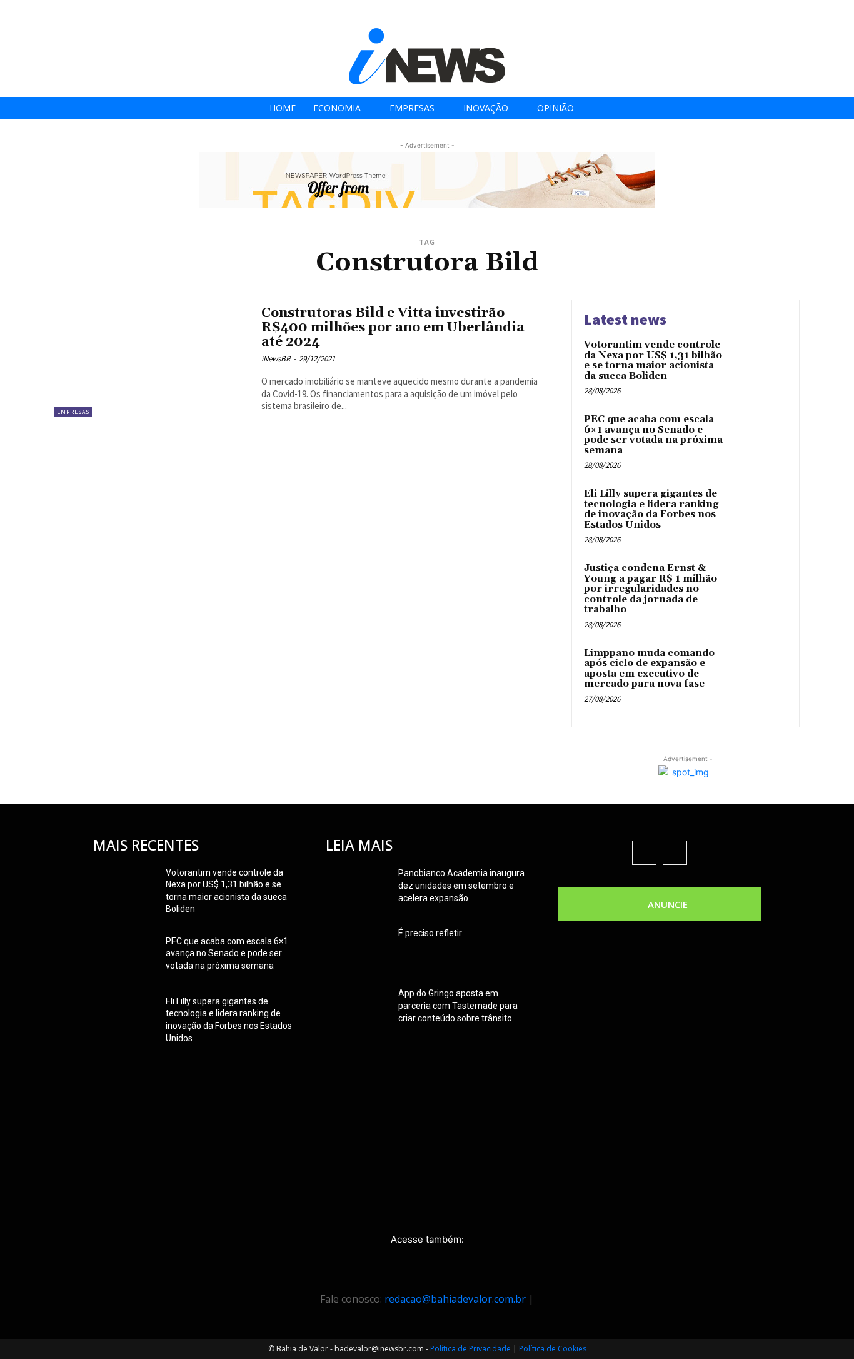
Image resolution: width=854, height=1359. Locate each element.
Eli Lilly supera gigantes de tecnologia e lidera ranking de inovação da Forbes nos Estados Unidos (651, 509)
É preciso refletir (430, 933)
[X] (804, 14)
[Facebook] (747, 14)
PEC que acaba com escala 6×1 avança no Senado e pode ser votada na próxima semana (653, 435)
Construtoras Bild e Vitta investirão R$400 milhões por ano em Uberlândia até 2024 (393, 327)
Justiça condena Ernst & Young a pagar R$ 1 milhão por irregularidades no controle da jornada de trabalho (650, 588)
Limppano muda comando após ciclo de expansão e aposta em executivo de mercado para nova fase (649, 668)
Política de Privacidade (470, 1348)
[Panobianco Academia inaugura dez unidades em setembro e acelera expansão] (357, 889)
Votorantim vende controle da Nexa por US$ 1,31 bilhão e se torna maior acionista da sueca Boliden (653, 360)
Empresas (73, 412)
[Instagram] (775, 14)
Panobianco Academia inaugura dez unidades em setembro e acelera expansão (461, 885)
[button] (840, 13)
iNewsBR (275, 358)
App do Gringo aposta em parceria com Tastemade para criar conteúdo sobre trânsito (458, 1005)
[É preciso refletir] (357, 949)
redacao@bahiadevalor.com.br (455, 1299)
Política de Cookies (552, 1348)
